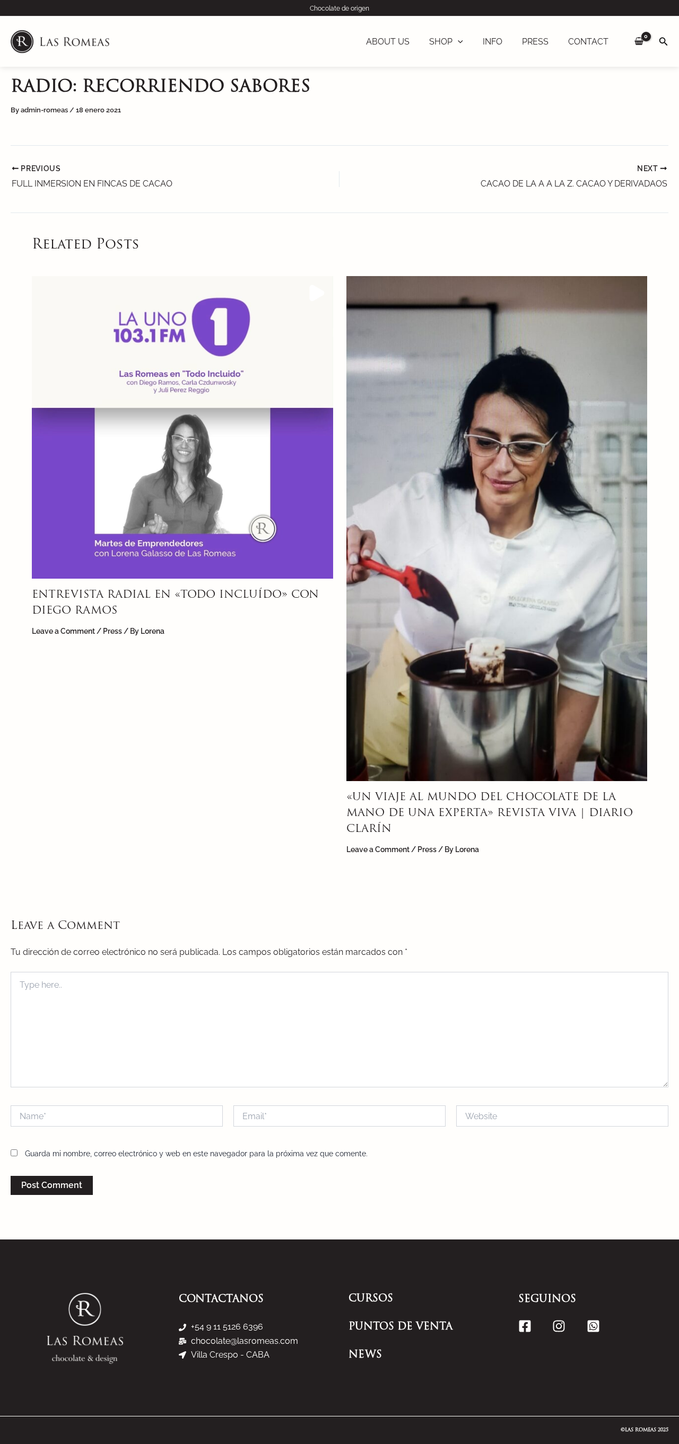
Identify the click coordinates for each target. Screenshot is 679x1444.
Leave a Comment (63, 631)
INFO (492, 42)
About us (388, 42)
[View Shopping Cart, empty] (639, 41)
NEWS (365, 1355)
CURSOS (371, 1299)
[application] (457, 41)
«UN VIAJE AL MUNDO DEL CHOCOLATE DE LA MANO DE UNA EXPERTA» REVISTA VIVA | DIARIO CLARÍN (489, 813)
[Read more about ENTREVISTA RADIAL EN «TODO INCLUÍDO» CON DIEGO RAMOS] (182, 427)
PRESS (535, 42)
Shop (440, 42)
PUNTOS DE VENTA (400, 1327)
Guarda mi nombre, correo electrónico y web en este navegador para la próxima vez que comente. (196, 1153)
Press (112, 631)
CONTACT (588, 42)
